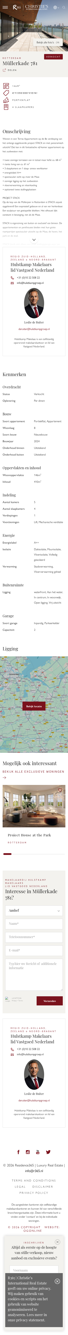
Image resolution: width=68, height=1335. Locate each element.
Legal (20, 1186)
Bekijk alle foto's (48, 42)
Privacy (14, 1000)
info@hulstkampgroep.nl (30, 283)
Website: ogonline (42, 1229)
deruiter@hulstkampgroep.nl (34, 329)
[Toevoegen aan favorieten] (60, 790)
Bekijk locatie (34, 706)
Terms (20, 1000)
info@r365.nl (34, 1170)
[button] (56, 6)
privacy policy (34, 1193)
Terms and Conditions (34, 1180)
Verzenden (50, 1001)
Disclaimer (42, 1186)
